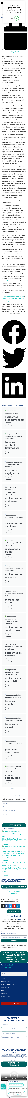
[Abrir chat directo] (24, 1077)
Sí (16, 18)
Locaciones (5, 987)
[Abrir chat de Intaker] (10, 1097)
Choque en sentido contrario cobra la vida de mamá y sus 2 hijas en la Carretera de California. (13, 854)
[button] (14, 332)
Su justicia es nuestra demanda (13, 296)
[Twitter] (10, 906)
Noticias (4, 993)
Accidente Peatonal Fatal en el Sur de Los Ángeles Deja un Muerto (14, 870)
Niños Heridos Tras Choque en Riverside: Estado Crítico (14, 840)
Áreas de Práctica (7, 984)
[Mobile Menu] (2, 2)
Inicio (3, 978)
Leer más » (6, 844)
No (12, 18)
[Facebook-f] (7, 906)
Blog (2, 990)
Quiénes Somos (6, 981)
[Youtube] (14, 906)
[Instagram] (3, 906)
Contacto (4, 1000)
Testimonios (5, 997)
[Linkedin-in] (18, 906)
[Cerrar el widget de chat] (26, 1077)
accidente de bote (8, 281)
